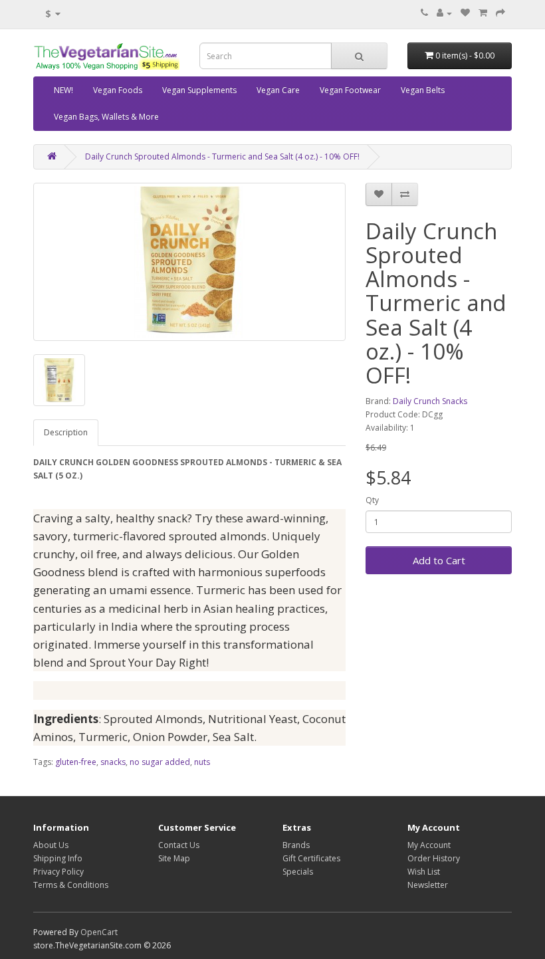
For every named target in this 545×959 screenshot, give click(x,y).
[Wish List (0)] (465, 13)
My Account (429, 845)
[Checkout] (500, 13)
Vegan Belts (423, 90)
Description (66, 432)
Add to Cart (439, 560)
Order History (433, 858)
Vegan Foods (117, 90)
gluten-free (75, 762)
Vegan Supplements (199, 90)
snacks (113, 762)
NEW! (63, 90)
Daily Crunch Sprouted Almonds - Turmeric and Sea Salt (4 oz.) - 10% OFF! (222, 156)
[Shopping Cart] (483, 13)
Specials (297, 871)
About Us (50, 845)
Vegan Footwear (350, 90)
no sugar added (160, 762)
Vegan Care (278, 90)
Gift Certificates (311, 858)
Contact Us (178, 845)
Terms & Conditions (70, 885)
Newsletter (427, 885)
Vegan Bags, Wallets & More (106, 116)
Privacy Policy (58, 871)
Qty (372, 500)
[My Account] (444, 13)
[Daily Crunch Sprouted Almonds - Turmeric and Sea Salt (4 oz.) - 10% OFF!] (189, 262)
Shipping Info (57, 858)
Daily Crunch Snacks (430, 401)
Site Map (174, 858)
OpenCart (99, 932)
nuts (202, 762)
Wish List (423, 871)
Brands (296, 845)
